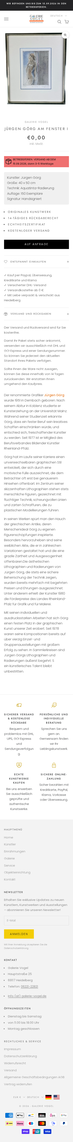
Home (8, 837)
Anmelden (19, 934)
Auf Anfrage (36, 244)
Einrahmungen (14, 851)
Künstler (10, 844)
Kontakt (9, 879)
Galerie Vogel (36, 122)
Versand (10, 1070)
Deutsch (56, 15)
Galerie (9, 858)
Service (9, 865)
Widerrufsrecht (15, 1063)
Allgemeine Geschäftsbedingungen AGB (34, 1077)
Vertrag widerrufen (18, 1084)
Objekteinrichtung (17, 872)
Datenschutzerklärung (16, 948)
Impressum (12, 1049)
